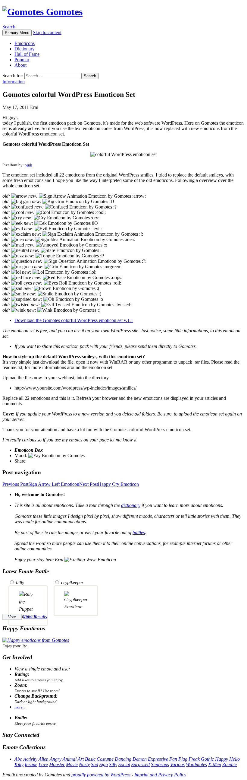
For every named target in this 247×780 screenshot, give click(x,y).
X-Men (214, 764)
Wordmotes (196, 764)
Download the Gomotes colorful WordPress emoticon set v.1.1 (73, 320)
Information (13, 81)
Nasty (84, 764)
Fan (173, 759)
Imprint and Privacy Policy (160, 774)
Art (81, 759)
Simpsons (160, 764)
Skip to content (47, 32)
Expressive (158, 759)
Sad (94, 764)
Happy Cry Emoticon (109, 484)
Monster (57, 764)
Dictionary (24, 48)
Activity (30, 759)
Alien (43, 759)
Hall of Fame (26, 54)
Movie (72, 764)
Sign (103, 764)
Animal (70, 759)
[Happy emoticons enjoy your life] (35, 640)
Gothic (207, 759)
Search (8, 26)
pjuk (28, 165)
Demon (140, 759)
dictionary (130, 505)
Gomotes (63, 11)
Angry (55, 759)
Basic (90, 759)
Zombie (229, 764)
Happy (221, 759)
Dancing (123, 759)
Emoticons (24, 43)
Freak (194, 759)
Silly (113, 764)
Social (124, 764)
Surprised (140, 764)
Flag (182, 759)
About (20, 65)
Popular (21, 59)
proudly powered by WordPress (100, 774)
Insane (31, 764)
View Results (35, 616)
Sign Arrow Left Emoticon (40, 484)
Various (177, 764)
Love (43, 764)
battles (139, 532)
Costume (105, 759)
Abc (18, 759)
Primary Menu (17, 32)
